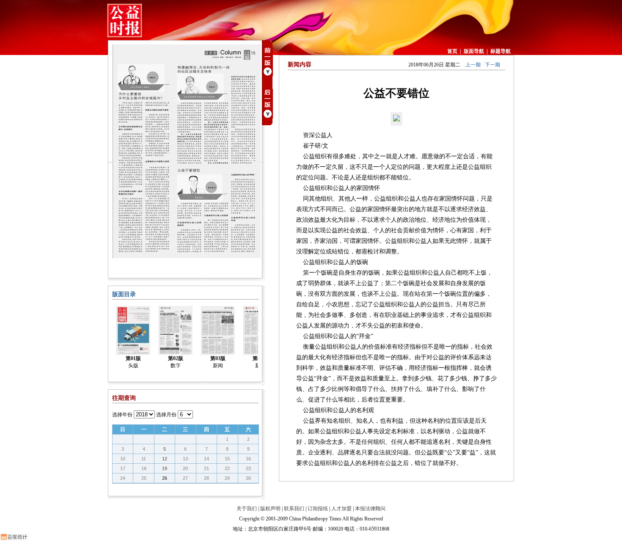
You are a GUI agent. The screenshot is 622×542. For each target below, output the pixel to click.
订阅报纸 (318, 509)
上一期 (473, 65)
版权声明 (270, 509)
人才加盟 (341, 509)
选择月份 (166, 415)
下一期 (492, 65)
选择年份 (122, 415)
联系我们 (294, 509)
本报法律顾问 (370, 509)
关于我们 (247, 509)
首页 (452, 51)
